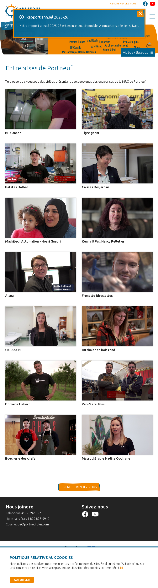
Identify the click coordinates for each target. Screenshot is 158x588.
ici (121, 567)
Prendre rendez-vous (122, 3)
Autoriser (22, 579)
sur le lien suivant (127, 25)
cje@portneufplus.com (33, 524)
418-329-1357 (31, 513)
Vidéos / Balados (136, 52)
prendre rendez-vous (79, 487)
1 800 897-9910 (38, 518)
